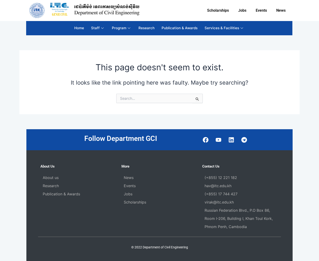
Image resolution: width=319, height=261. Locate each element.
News (281, 10)
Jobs (242, 10)
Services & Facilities (222, 28)
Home (79, 28)
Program (119, 28)
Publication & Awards (180, 28)
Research (146, 28)
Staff (95, 28)
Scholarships (218, 10)
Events (261, 10)
